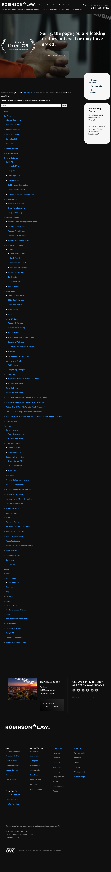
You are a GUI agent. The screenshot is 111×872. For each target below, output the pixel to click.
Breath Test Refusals (17, 190)
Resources (47, 850)
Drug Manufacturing (16, 208)
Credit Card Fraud (18, 263)
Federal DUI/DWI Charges (19, 236)
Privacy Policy (25, 850)
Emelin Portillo (12, 148)
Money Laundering (16, 272)
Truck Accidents (13, 443)
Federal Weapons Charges (19, 240)
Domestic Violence (16, 342)
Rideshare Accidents (15, 485)
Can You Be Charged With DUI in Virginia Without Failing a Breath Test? (96, 130)
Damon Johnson (12, 134)
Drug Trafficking (15, 213)
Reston (56, 791)
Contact (70, 10)
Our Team (12, 10)
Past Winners (13, 582)
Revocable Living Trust (15, 531)
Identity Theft (14, 282)
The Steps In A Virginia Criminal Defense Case (25, 412)
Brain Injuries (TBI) (16, 461)
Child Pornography (16, 295)
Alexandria (34, 756)
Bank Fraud (15, 258)
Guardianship (11, 550)
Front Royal (57, 748)
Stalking (11, 351)
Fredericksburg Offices (16, 610)
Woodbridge (79, 777)
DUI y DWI (10, 633)
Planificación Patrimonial (16, 642)
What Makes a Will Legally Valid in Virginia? (95, 117)
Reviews (78, 5)
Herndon (56, 758)
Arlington (34, 761)
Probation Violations (14, 393)
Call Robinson (55, 55)
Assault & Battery (15, 323)
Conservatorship (13, 555)
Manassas (57, 767)
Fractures (12, 470)
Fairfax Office (11, 605)
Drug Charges (12, 199)
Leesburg (57, 762)
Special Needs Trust (14, 536)
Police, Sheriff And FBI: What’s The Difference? (25, 407)
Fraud (10, 249)
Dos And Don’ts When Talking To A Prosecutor (25, 402)
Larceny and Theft (14, 361)
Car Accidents (12, 430)
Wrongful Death (12, 508)
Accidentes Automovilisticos (18, 619)
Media (6, 569)
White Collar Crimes (14, 245)
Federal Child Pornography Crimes (22, 221)
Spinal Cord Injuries (16, 466)
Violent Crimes (12, 319)
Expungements (12, 421)
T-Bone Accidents (16, 439)
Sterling (77, 748)
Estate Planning (57, 10)
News (49, 5)
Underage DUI (14, 175)
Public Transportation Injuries (18, 489)
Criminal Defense (25, 10)
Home (4, 10)
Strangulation (14, 332)
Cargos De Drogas (13, 628)
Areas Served (68, 5)
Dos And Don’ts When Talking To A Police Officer (26, 397)
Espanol (78, 10)
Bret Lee (9, 144)
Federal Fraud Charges (18, 231)
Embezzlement (14, 286)
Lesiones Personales (14, 638)
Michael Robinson (13, 120)
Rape (10, 314)
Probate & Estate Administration (19, 546)
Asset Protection (13, 541)
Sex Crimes (10, 291)
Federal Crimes (12, 217)
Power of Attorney (13, 522)
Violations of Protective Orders (21, 347)
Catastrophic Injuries (15, 457)
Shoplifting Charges (16, 370)
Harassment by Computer (19, 356)
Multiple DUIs (13, 166)
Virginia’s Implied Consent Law (21, 194)
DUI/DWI (9, 162)
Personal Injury (41, 10)
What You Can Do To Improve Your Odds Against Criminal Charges (34, 416)
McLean (56, 772)
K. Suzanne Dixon (13, 153)
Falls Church (35, 779)
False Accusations (15, 305)
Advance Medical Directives (18, 527)
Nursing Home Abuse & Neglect (19, 499)
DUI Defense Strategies (18, 185)
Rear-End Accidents (16, 434)
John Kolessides (13, 129)
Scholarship (57, 5)
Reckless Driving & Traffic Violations (23, 378)
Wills (8, 517)
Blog (84, 5)
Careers (42, 5)
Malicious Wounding (16, 328)
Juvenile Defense (13, 388)
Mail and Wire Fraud (18, 267)
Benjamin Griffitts (13, 125)
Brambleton (35, 765)
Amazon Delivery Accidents (17, 480)
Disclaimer (37, 850)
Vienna (77, 767)
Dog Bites (10, 475)
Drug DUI (11, 171)
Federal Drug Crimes (16, 226)
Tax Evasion (13, 277)
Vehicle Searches (15, 383)
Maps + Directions (53, 705)
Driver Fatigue (14, 447)
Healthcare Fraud (17, 253)
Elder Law (10, 560)
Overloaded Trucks (16, 452)
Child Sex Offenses (16, 300)
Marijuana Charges (16, 203)
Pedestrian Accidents (15, 494)
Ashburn (34, 751)
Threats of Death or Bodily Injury (22, 337)
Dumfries (34, 775)
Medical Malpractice (14, 504)
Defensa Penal (12, 623)
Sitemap (57, 850)
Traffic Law (10, 374)
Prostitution (13, 309)
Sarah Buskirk (11, 139)
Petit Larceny (13, 365)
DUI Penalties (13, 180)
